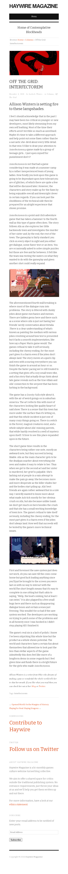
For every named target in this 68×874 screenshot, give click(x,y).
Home (20, 40)
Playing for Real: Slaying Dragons (24, 708)
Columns (29, 40)
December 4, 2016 (16, 94)
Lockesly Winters (35, 94)
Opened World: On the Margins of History (30, 704)
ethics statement (18, 804)
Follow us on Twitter (34, 749)
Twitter (42, 686)
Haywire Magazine (33, 6)
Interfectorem (20, 693)
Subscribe (16, 839)
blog (34, 686)
